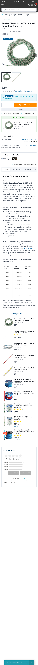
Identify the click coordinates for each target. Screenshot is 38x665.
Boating (7, 15)
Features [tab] (28, 169)
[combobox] (19, 10)
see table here (28, 248)
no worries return (11, 113)
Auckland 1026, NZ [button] (28, 140)
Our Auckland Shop (30, 145)
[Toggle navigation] (2, 5)
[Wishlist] (32, 5)
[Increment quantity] (11, 105)
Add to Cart (26, 105)
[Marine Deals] (11, 5)
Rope (14, 15)
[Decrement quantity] (3, 105)
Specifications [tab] (17, 169)
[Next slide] (35, 55)
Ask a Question (13, 473)
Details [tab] (6, 169)
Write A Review (25, 473)
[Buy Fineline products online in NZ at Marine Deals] (6, 19)
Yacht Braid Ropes (24, 15)
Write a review (16, 31)
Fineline (4, 29)
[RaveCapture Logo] (9, 450)
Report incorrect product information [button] (25, 164)
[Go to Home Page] (2, 15)
